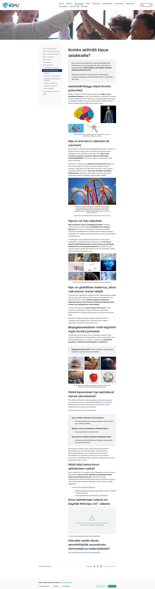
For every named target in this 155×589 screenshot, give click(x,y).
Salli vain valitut (100, 586)
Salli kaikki (112, 586)
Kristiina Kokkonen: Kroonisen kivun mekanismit (91, 495)
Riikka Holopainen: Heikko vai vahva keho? (89, 491)
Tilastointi (56, 586)
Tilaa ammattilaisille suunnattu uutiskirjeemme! (84, 552)
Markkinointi (66, 586)
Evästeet (89, 566)
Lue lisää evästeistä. (66, 582)
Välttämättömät (44, 586)
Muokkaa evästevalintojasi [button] (96, 525)
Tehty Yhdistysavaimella (110, 566)
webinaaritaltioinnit (88, 487)
